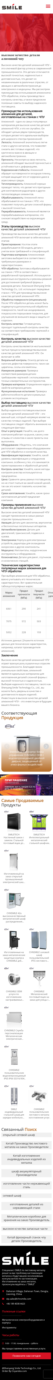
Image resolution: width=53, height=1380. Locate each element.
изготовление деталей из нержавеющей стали (26, 1206)
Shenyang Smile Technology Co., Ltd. (20, 687)
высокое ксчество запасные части (25, 1228)
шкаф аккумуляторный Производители (26, 1173)
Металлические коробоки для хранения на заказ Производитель (26, 1218)
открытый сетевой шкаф (19, 1135)
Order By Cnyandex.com (14, 1371)
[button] (46, 746)
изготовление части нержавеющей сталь (26, 1185)
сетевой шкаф (12, 1195)
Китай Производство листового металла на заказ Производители (27, 1145)
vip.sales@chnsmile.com (18, 1298)
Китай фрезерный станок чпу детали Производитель (26, 1239)
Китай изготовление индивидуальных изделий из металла (26, 1159)
